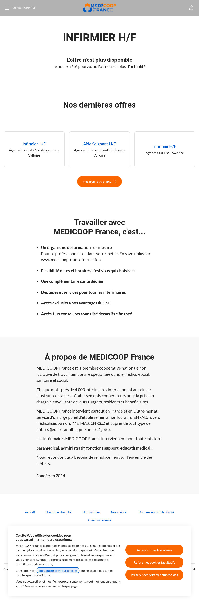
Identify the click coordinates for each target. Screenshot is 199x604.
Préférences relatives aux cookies (154, 575)
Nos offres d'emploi (59, 512)
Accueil (30, 512)
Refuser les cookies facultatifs (154, 562)
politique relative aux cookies (57, 570)
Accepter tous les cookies (154, 550)
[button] (191, 7)
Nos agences (119, 512)
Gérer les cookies (99, 520)
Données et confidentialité (156, 512)
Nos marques (91, 512)
